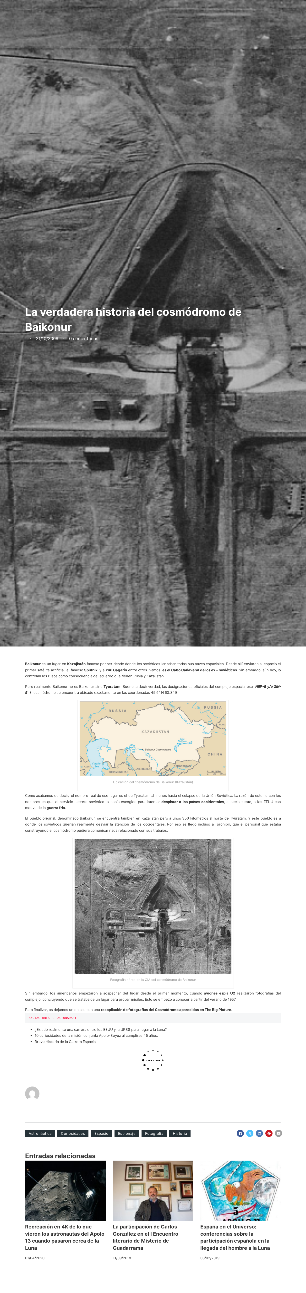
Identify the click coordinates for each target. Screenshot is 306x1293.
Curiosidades (73, 1133)
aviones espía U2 (219, 993)
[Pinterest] (269, 1133)
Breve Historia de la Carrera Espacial (66, 1041)
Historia (180, 1133)
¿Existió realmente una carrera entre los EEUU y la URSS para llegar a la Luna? (101, 1029)
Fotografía (154, 1133)
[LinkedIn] (259, 1133)
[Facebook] (240, 1133)
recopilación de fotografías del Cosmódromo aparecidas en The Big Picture (166, 1009)
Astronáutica (40, 1133)
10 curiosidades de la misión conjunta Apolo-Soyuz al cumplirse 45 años (96, 1035)
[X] (249, 1133)
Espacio (101, 1133)
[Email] (278, 1133)
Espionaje (127, 1133)
